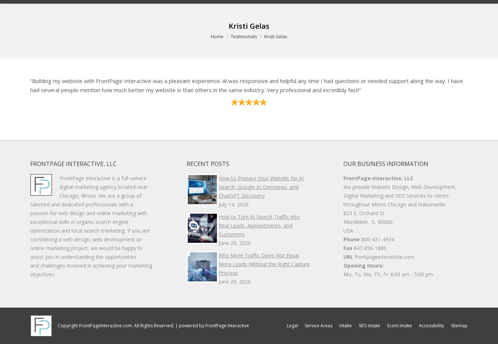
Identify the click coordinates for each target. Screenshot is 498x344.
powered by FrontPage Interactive (214, 326)
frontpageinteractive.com (384, 256)
